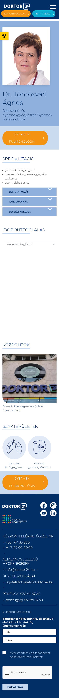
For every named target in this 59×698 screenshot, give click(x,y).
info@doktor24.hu (20, 570)
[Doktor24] (14, 506)
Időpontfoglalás (15, 13)
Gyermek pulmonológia (22, 137)
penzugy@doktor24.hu (25, 600)
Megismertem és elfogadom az (30, 655)
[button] (4, 36)
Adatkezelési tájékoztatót (26, 657)
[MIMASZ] (14, 519)
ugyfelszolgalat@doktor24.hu (29, 582)
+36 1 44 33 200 (42, 13)
